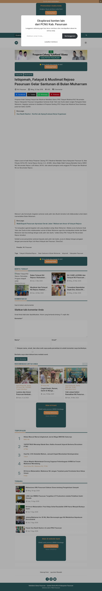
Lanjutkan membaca (51, 42)
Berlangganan (70, 36)
